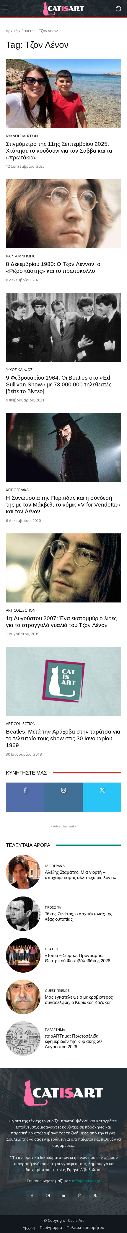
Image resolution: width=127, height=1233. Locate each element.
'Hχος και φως (19, 370)
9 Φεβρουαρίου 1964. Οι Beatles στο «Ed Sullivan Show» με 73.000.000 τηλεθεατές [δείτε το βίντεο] (58, 384)
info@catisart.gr (86, 1180)
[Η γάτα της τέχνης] (63, 8)
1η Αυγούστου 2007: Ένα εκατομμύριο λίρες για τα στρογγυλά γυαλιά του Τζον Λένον (61, 621)
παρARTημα (55, 1029)
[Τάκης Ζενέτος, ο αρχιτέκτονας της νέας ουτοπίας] (23, 913)
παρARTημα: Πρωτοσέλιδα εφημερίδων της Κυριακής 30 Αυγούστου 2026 (73, 1041)
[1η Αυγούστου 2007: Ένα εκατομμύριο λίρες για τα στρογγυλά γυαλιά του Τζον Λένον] (63, 567)
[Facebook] (32, 1195)
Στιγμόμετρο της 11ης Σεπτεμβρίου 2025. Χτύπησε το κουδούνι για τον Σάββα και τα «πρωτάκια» (59, 151)
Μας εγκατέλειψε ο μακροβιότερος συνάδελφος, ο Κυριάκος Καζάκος (79, 999)
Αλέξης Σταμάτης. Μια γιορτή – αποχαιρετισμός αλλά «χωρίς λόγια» (80, 875)
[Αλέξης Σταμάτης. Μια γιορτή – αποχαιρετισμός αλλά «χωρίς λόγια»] (23, 872)
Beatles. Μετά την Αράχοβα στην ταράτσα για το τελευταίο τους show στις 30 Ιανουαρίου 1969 (63, 738)
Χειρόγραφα (17, 490)
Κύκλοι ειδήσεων (22, 136)
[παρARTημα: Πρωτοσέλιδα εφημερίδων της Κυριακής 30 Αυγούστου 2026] (23, 1038)
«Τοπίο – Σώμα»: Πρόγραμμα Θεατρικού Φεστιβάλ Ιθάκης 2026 (77, 958)
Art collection (20, 610)
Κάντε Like (25, 785)
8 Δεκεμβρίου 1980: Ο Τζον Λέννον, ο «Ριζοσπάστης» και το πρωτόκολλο (53, 267)
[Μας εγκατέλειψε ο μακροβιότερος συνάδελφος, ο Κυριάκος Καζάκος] (23, 997)
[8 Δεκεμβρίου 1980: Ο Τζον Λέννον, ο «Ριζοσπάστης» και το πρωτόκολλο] (63, 213)
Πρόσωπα (53, 907)
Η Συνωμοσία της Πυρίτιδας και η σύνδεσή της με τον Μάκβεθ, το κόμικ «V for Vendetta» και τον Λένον (63, 504)
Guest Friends (57, 990)
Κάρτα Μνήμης (20, 256)
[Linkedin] (63, 1195)
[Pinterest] (79, 1195)
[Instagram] (47, 1195)
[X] (95, 1195)
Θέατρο (51, 949)
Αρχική (12, 30)
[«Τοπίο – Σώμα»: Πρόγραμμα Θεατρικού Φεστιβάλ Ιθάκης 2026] (23, 955)
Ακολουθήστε (63, 785)
